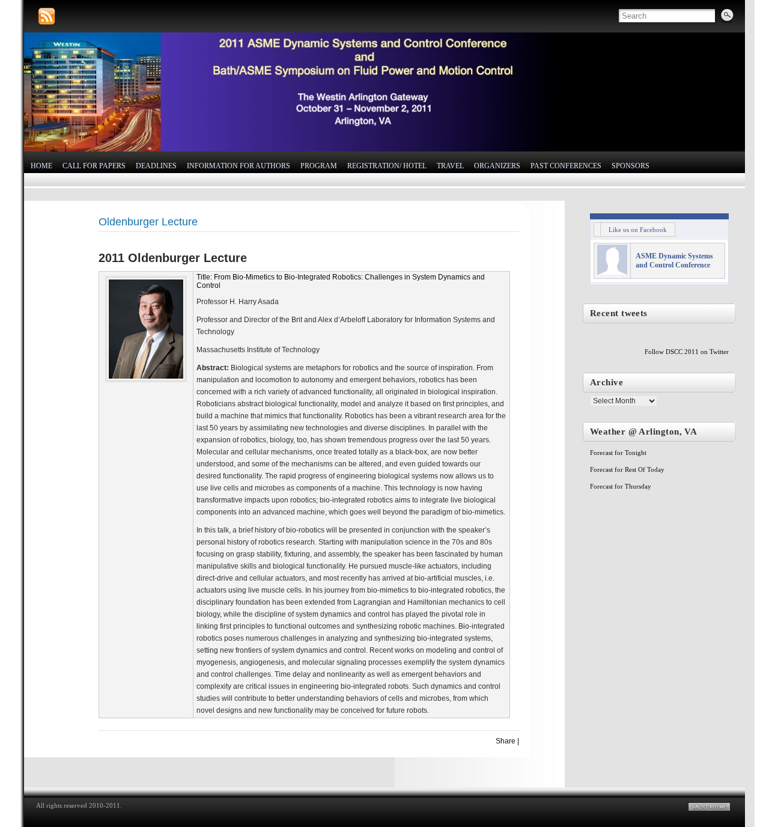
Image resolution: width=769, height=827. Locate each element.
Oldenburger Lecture (148, 222)
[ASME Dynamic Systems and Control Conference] (612, 272)
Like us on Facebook (638, 229)
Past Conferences (565, 166)
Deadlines (156, 166)
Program (318, 166)
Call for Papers (94, 166)
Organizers (497, 166)
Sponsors (630, 166)
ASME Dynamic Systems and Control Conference (674, 260)
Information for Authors (238, 166)
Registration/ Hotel (387, 166)
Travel (450, 166)
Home (41, 166)
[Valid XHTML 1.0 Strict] (709, 807)
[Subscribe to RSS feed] (46, 16)
